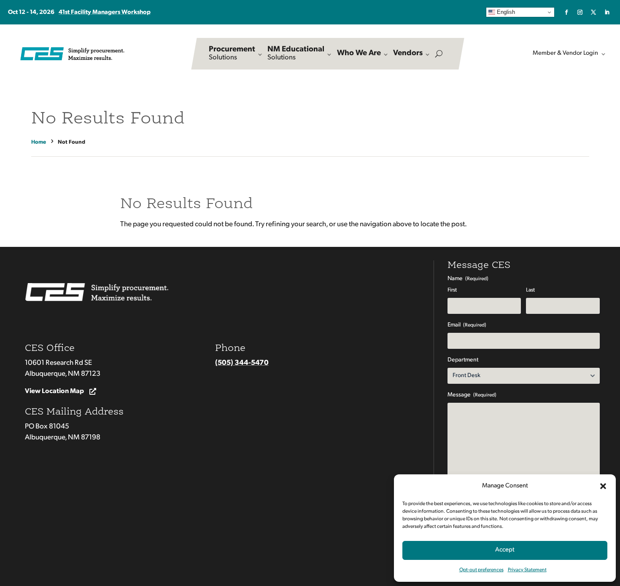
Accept (505, 550)
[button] (603, 486)
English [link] (505, 12)
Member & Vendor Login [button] (565, 53)
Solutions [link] (232, 53)
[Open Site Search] (438, 54)
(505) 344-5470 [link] (242, 363)
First (452, 290)
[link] (566, 12)
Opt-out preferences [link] (481, 570)
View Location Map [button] (54, 391)
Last (530, 290)
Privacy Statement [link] (527, 570)
